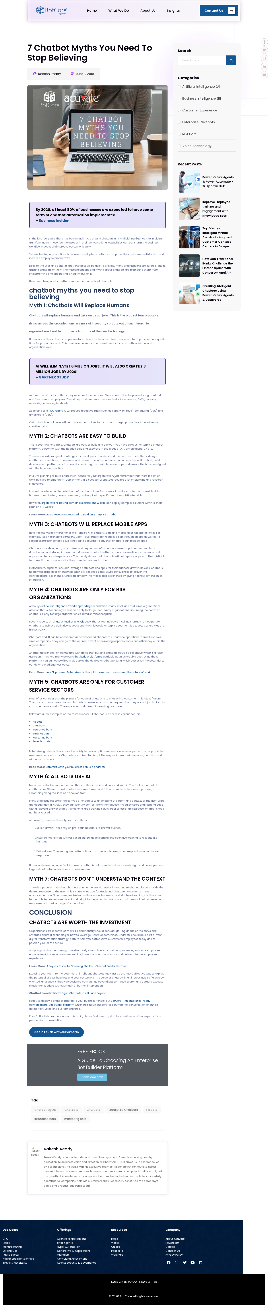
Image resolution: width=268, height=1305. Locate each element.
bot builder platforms (88, 656)
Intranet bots (41, 733)
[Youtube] (193, 1263)
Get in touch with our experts (56, 1032)
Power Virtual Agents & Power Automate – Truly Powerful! (218, 181)
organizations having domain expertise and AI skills (73, 503)
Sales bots (39, 741)
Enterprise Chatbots (123, 1110)
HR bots (37, 722)
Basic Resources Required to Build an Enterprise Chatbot (82, 514)
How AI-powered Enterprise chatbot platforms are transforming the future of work (98, 672)
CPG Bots (93, 1110)
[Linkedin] (201, 1263)
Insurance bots (42, 729)
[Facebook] (169, 1263)
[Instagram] (177, 1263)
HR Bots (151, 1110)
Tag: (35, 1100)
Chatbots (71, 1110)
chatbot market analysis (68, 621)
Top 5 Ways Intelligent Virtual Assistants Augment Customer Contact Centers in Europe (217, 237)
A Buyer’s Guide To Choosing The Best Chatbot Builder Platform (86, 966)
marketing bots (75, 1119)
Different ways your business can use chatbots (76, 767)
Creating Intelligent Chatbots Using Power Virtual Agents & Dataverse (218, 293)
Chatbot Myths (45, 1110)
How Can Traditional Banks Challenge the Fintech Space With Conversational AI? (217, 266)
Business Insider (54, 220)
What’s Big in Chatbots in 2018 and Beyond (79, 993)
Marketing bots (42, 737)
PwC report (56, 411)
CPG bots (39, 725)
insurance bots (45, 1119)
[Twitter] (185, 1263)
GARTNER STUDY (54, 377)
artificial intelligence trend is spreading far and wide (74, 606)
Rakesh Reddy (49, 74)
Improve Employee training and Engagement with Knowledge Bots (216, 209)
